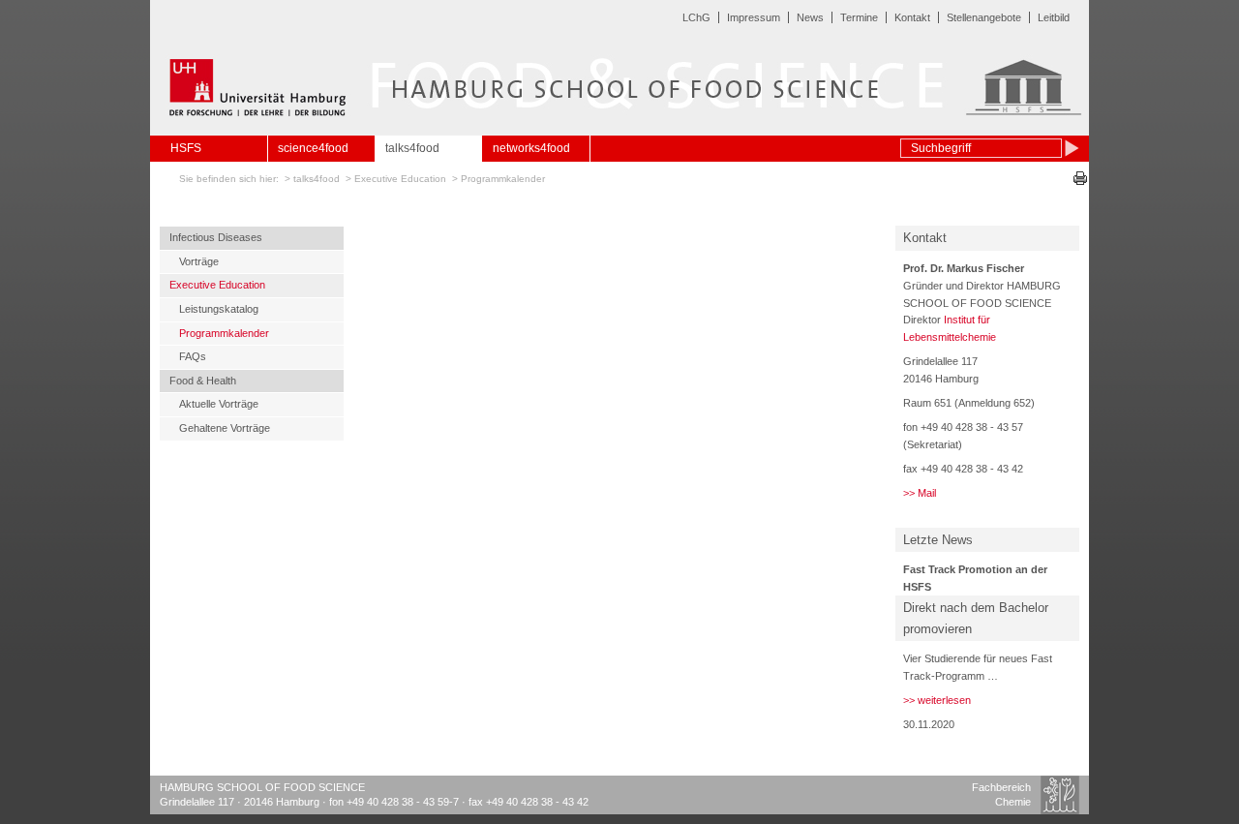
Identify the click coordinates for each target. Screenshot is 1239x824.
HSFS (185, 148)
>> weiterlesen (937, 700)
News (810, 17)
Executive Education (400, 178)
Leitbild (1054, 17)
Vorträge (199, 261)
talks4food (412, 148)
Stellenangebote (984, 17)
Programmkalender (503, 178)
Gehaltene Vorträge (224, 428)
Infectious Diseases (215, 237)
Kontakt (912, 17)
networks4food (531, 148)
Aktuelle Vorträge (218, 404)
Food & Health (202, 380)
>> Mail (919, 493)
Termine (859, 17)
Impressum (753, 17)
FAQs (192, 356)
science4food (313, 148)
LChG (696, 17)
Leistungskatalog (218, 309)
